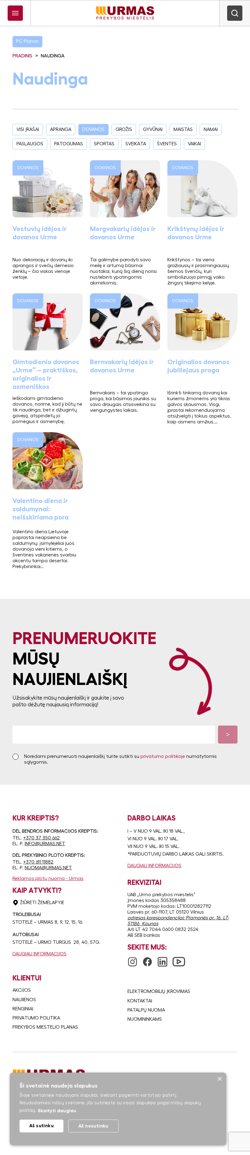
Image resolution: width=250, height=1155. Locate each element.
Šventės (167, 143)
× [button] (219, 1079)
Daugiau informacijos (39, 953)
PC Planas (27, 41)
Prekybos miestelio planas (45, 1027)
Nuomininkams (144, 1019)
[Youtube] (179, 958)
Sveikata (135, 143)
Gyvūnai (152, 129)
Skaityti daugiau (57, 1110)
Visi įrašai (27, 129)
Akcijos (21, 990)
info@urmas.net (45, 843)
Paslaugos (29, 143)
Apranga (60, 129)
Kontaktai (139, 1000)
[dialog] (118, 1109)
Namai (211, 129)
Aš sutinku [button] (41, 1125)
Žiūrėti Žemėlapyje (42, 902)
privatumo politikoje (163, 756)
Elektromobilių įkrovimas (158, 991)
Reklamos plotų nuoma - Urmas (48, 878)
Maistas (183, 129)
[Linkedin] (162, 959)
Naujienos (24, 999)
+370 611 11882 (38, 862)
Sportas (104, 143)
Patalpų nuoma (146, 1010)
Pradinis (22, 55)
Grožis (124, 129)
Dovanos (93, 129)
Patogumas (68, 143)
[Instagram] (132, 959)
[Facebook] (147, 959)
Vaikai (194, 143)
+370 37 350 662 (41, 837)
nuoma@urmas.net (48, 867)
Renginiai (22, 1008)
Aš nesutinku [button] (93, 1126)
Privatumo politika (36, 1018)
